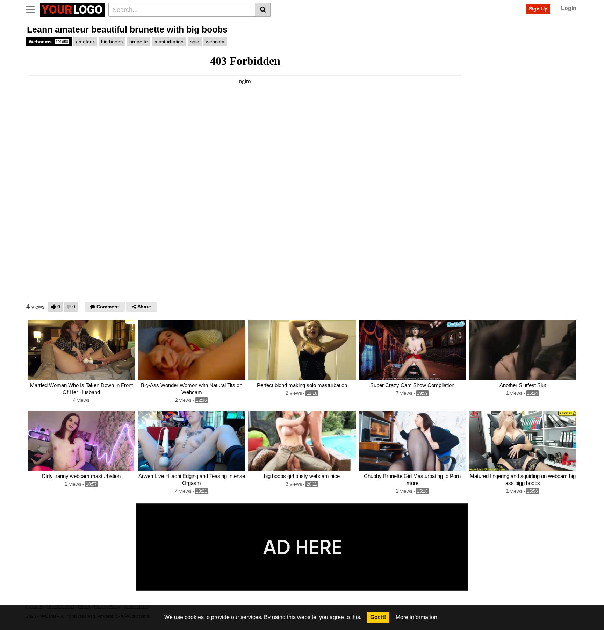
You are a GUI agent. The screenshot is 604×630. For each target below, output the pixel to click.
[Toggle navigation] (33, 8)
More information (416, 617)
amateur (85, 41)
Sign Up (538, 9)
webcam (215, 41)
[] (263, 10)
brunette (138, 41)
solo (194, 41)
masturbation (169, 41)
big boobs (112, 41)
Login (568, 8)
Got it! (378, 617)
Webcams (48, 41)
